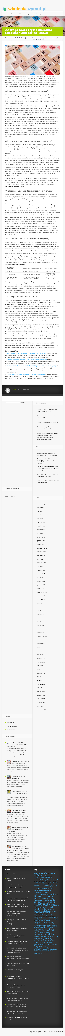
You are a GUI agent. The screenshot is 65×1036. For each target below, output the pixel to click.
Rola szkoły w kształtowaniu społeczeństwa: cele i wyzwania (26, 353)
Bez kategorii (27, 14)
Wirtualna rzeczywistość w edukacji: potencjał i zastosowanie (17, 829)
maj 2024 (40, 511)
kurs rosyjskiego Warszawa (49, 885)
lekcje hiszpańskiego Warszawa (46, 895)
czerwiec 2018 (41, 673)
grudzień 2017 (41, 695)
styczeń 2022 (41, 581)
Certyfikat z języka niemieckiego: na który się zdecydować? (17, 744)
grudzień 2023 (41, 522)
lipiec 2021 (40, 603)
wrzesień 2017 (41, 702)
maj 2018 (39, 677)
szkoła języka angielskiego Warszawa (46, 938)
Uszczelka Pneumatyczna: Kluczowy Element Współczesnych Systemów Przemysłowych (48, 469)
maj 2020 (40, 654)
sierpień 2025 (41, 504)
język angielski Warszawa (43, 878)
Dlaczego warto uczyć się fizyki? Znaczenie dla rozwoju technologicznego (16, 913)
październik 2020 (42, 636)
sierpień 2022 (41, 555)
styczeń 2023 (41, 537)
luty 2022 (40, 577)
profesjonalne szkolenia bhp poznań (44, 908)
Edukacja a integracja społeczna (16, 874)
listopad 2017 (41, 699)
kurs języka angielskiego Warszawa (46, 880)
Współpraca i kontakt (16, 14)
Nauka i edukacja (37, 14)
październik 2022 (42, 548)
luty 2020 (40, 665)
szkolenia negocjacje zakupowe (43, 925)
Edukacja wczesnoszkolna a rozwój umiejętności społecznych (27, 359)
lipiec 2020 (40, 647)
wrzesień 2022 (41, 552)
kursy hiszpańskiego (41, 888)
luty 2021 (39, 621)
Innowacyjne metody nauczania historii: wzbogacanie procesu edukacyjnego (32, 366)
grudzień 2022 (41, 540)
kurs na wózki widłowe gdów (42, 884)
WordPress (59, 1031)
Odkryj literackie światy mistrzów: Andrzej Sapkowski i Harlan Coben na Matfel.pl (48, 461)
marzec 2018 (41, 684)
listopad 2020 (41, 632)
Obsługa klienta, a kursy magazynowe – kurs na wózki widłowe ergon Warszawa (18, 848)
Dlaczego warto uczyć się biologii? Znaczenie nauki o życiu (17, 793)
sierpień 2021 (41, 599)
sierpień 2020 (41, 643)
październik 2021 (42, 592)
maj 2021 (39, 610)
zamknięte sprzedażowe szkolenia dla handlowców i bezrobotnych (43, 952)
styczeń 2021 (41, 625)
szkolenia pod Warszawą (51, 926)
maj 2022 (40, 566)
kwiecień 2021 (41, 614)
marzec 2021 (41, 618)
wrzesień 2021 (41, 596)
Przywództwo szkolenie (43, 914)
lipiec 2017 (40, 706)
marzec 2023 (41, 529)
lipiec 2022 (40, 559)
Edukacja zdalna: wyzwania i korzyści (48, 422)
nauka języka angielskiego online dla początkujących (44, 902)
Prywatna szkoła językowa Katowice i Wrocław (45, 912)
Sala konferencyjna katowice (44, 915)
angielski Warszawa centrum (44, 874)
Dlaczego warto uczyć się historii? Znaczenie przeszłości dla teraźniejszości (17, 922)
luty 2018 (40, 688)
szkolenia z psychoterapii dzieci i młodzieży (44, 932)
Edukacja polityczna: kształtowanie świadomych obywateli (26, 374)
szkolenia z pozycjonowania (44, 930)
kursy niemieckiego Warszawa (43, 893)
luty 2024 (40, 518)
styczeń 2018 (41, 691)
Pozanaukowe (47, 14)
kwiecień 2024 (41, 515)
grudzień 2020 (41, 629)
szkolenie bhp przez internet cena (44, 935)
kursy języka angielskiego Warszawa (43, 890)
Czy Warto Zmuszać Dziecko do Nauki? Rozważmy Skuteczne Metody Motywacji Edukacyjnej (18, 950)
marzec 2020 (41, 662)
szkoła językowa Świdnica (45, 945)
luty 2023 (40, 533)
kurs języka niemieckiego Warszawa (46, 882)
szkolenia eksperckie (47, 917)
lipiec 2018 (40, 669)
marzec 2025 (41, 507)
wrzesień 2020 (41, 640)
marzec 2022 (41, 574)
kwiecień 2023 (41, 526)
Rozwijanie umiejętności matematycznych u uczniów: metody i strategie (18, 978)
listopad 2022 (41, 544)
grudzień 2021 (41, 585)
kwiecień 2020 (41, 658)
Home (6, 14)
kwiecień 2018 (41, 680)
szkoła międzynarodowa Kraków (43, 947)
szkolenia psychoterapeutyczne (43, 928)
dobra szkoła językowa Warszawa (43, 876)
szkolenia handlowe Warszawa (46, 918)
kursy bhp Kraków (49, 887)
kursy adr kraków (39, 887)
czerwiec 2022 (41, 563)
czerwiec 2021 (41, 607)
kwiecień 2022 (41, 570)
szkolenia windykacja (42, 929)
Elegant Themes (41, 1031)
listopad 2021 (41, 588)
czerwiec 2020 (41, 651)
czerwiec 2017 (41, 710)
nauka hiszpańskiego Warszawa (43, 899)
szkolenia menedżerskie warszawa (43, 921)
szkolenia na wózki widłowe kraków (46, 924)
